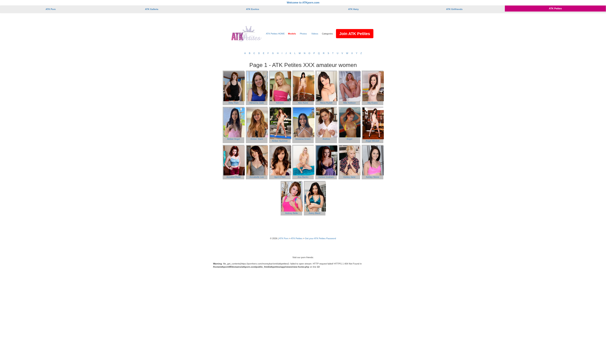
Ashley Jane (349, 177)
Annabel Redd (233, 177)
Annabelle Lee (257, 177)
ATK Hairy (353, 9)
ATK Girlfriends (454, 9)
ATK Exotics (252, 9)
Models (292, 33)
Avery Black (314, 213)
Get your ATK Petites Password (320, 238)
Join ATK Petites (354, 33)
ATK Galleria (151, 9)
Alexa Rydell (326, 103)
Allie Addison (349, 103)
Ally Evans (372, 103)
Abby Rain (233, 103)
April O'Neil (279, 177)
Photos (303, 33)
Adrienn (280, 103)
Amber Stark (256, 139)
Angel (349, 139)
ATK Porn (51, 9)
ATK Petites (555, 8)
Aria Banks (303, 177)
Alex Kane (303, 103)
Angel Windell (372, 141)
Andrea (326, 139)
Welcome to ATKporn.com (303, 2)
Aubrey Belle (291, 213)
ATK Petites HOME (275, 33)
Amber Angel (233, 139)
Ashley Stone (372, 177)
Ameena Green (303, 139)
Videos (314, 33)
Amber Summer (280, 141)
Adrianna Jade (256, 103)
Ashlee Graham (326, 177)
